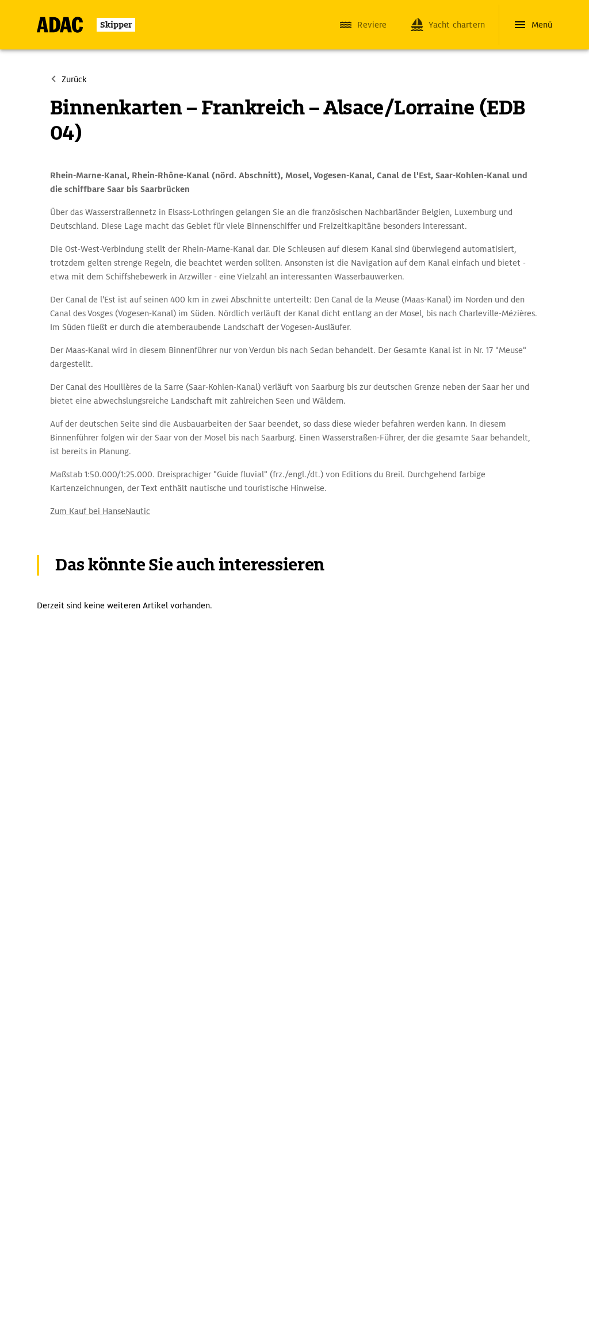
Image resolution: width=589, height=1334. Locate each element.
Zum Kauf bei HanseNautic (100, 511)
